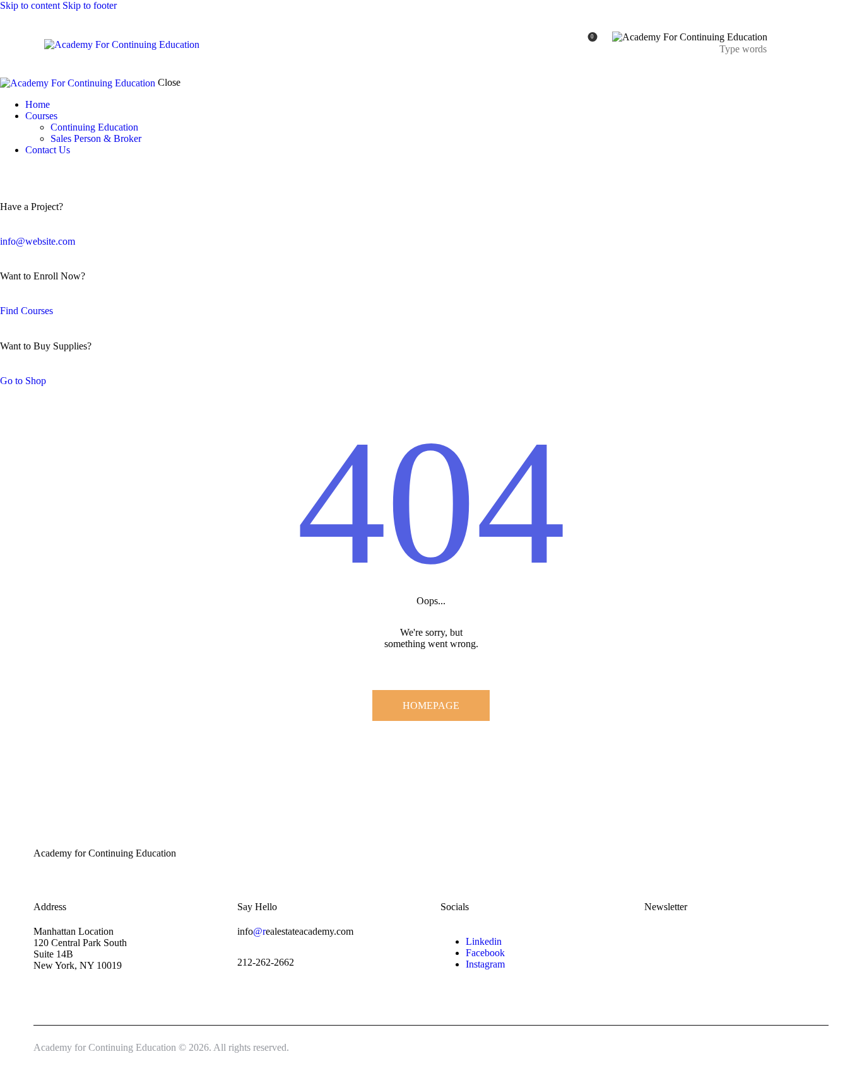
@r (259, 931)
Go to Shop (23, 380)
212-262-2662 (265, 962)
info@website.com (37, 241)
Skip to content (30, 5)
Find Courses (26, 310)
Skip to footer (89, 5)
